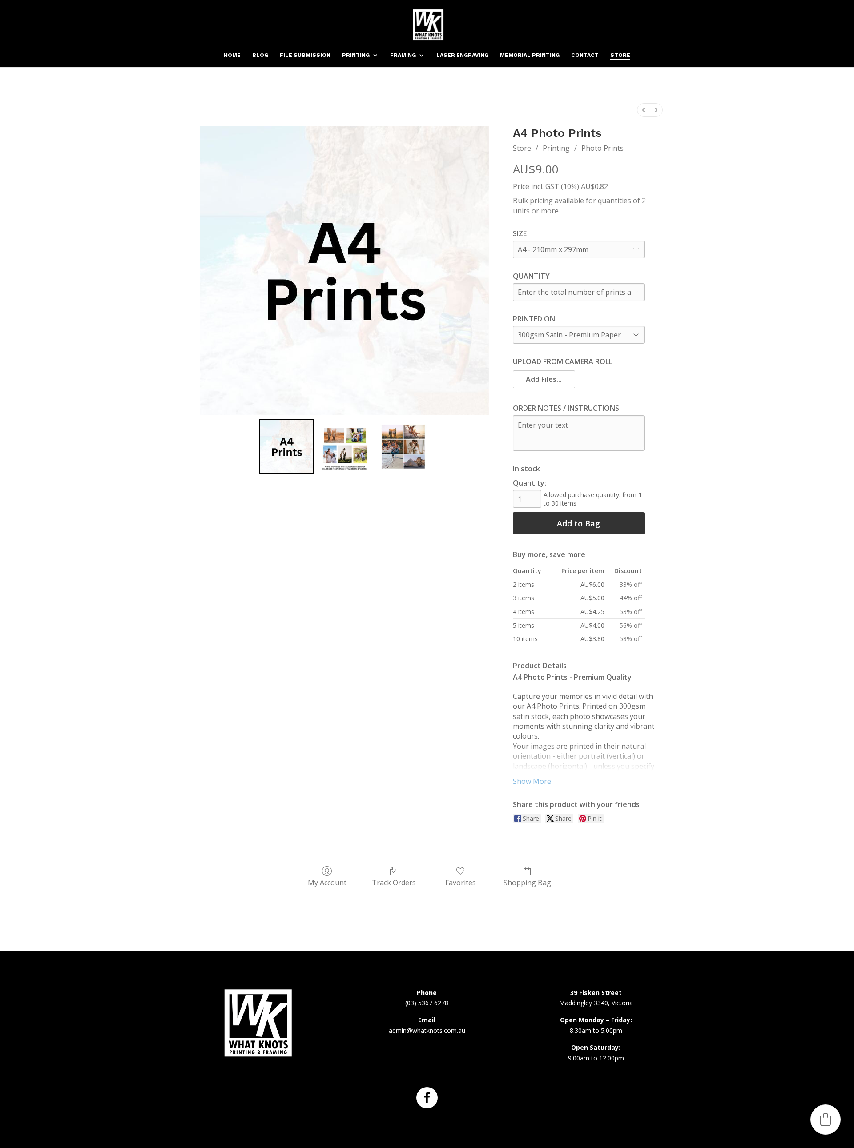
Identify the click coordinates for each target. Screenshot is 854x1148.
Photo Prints (602, 148)
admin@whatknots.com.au (427, 1030)
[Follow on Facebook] (427, 1097)
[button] (544, 379)
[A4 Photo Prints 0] (286, 446)
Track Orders (394, 882)
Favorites (460, 882)
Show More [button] (532, 781)
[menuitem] (643, 110)
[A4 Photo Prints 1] (345, 446)
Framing (403, 55)
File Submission (305, 55)
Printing (356, 55)
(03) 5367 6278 (426, 1003)
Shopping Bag (527, 882)
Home (232, 55)
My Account (327, 882)
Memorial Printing (530, 55)
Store (620, 55)
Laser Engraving (462, 55)
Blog (260, 55)
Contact (585, 55)
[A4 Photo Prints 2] (403, 446)
